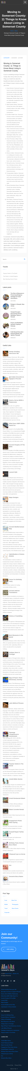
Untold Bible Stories (15, 779)
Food (5, 900)
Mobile (6, 904)
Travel (5, 908)
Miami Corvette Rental (16, 809)
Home (12, 30)
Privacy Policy (18, 1065)
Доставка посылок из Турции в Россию (16, 378)
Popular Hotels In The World (10, 273)
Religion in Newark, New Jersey (17, 305)
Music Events (15, 908)
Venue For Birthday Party (15, 580)
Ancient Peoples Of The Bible (17, 445)
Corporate (6, 912)
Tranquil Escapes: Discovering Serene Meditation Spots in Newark (16, 314)
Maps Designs (13, 497)
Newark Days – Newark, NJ (12, 973)
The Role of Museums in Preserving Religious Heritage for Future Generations (17, 296)
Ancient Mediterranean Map (16, 527)
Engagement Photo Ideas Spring (15, 821)
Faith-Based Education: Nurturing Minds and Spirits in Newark (17, 333)
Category (7, 57)
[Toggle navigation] (25, 2)
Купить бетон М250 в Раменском (16, 401)
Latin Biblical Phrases (16, 703)
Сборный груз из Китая (17, 854)
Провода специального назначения (14, 734)
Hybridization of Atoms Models (16, 555)
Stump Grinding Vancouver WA (14, 352)
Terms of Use (10, 1065)
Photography (15, 904)
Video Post (14, 900)
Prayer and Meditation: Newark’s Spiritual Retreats (17, 324)
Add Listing (10, 949)
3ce (10, 865)
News (16, 30)
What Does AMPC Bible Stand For (16, 424)
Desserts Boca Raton (16, 876)
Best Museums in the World (16, 636)
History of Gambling (15, 616)
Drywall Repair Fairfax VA (16, 832)
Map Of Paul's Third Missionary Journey (15, 678)
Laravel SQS (13, 472)
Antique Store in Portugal (14, 653)
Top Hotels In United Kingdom (10, 276)
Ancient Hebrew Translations (14, 591)
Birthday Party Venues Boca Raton (16, 844)
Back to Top (13, 1068)
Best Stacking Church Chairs (10, 279)
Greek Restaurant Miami (17, 798)
